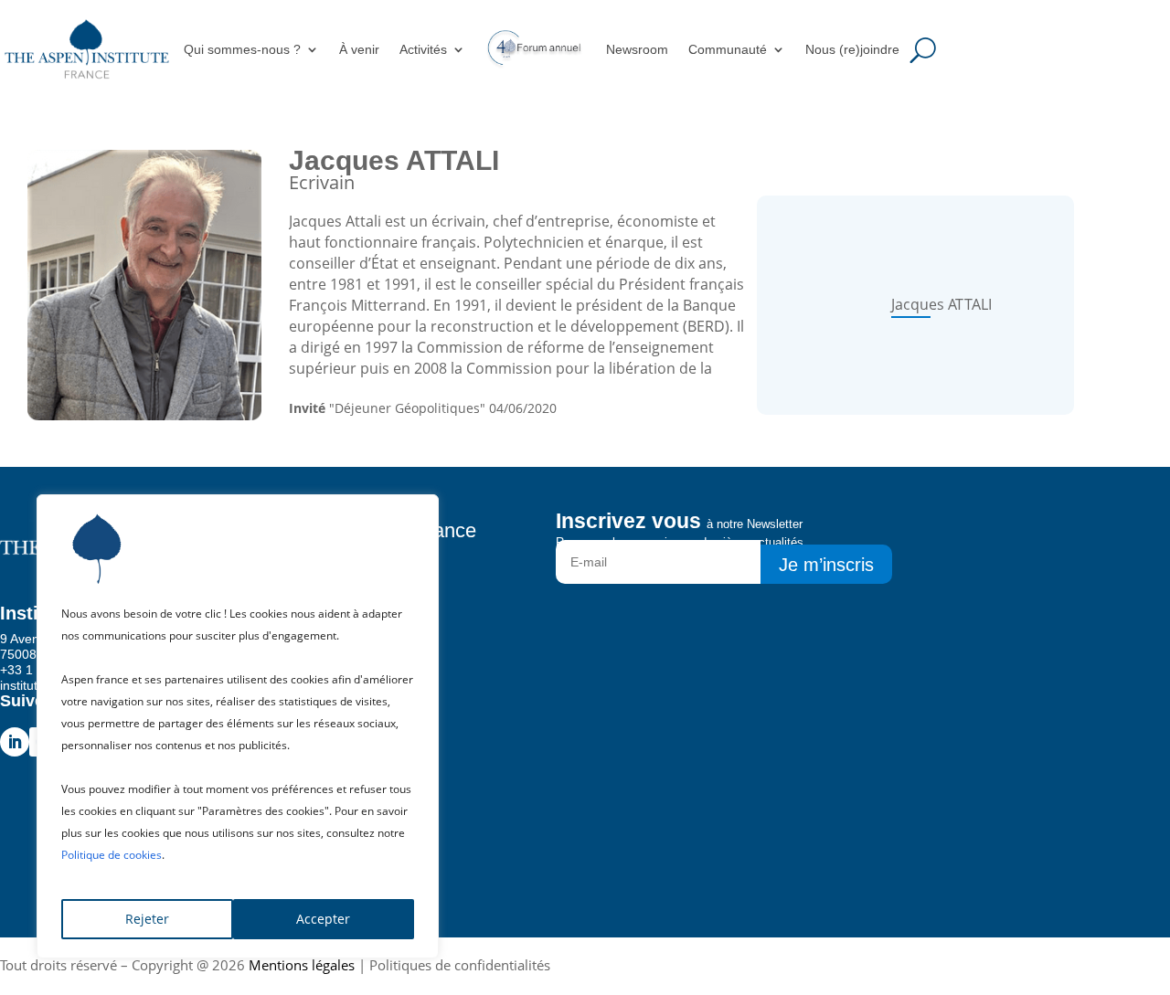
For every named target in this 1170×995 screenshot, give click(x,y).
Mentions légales (302, 965)
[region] (238, 726)
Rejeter (147, 918)
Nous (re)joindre (852, 49)
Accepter (323, 918)
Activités (423, 49)
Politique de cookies (111, 855)
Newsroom (637, 49)
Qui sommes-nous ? (242, 49)
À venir (359, 49)
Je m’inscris (826, 565)
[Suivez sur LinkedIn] (14, 742)
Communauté (727, 49)
